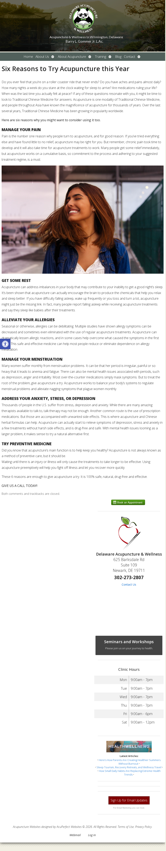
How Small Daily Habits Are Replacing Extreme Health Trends (130, 772)
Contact (129, 56)
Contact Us (129, 584)
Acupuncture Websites (26, 827)
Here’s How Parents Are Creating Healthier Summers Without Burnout (130, 761)
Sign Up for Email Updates (129, 800)
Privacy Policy (143, 827)
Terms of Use (126, 827)
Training (100, 56)
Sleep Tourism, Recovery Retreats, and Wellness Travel (128, 767)
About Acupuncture (72, 56)
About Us (42, 56)
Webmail (75, 835)
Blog (118, 56)
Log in (92, 835)
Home (28, 56)
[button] (5, 344)
